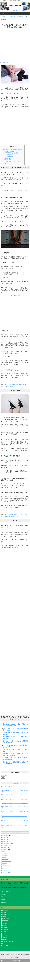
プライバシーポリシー (5, 891)
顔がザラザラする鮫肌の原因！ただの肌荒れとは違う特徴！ (15, 812)
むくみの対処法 (6, 159)
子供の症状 (4, 863)
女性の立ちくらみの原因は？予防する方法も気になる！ (15, 803)
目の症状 (4, 837)
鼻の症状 (4, 841)
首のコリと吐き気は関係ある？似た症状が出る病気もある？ (15, 795)
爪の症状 (4, 857)
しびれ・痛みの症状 (6, 861)
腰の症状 (4, 851)
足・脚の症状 (4, 62)
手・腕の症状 (5, 853)
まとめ (4, 163)
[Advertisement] (15, 46)
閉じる (14, 146)
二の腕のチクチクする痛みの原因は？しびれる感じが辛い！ (15, 821)
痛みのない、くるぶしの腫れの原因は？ (13, 149)
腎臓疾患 (9, 156)
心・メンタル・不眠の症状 (8, 867)
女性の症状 (4, 865)
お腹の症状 (4, 849)
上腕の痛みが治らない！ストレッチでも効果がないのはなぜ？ (15, 791)
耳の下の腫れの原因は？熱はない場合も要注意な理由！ (15, 799)
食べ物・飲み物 (5, 870)
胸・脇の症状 (5, 845)
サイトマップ (3, 902)
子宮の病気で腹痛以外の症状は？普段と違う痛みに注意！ (14, 816)
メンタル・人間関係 (6, 872)
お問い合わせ (3, 896)
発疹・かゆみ (5, 859)
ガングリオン (10, 158)
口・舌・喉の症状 (6, 843)
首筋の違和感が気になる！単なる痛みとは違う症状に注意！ (15, 807)
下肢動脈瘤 (9, 151)
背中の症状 (4, 847)
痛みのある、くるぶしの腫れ (12, 161)
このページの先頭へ (16, 960)
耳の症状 (4, 839)
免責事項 (3, 899)
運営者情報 (3, 894)
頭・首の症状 (5, 835)
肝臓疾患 (9, 154)
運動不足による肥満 (12, 153)
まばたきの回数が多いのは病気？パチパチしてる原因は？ (14, 826)
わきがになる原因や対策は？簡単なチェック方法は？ (14, 786)
